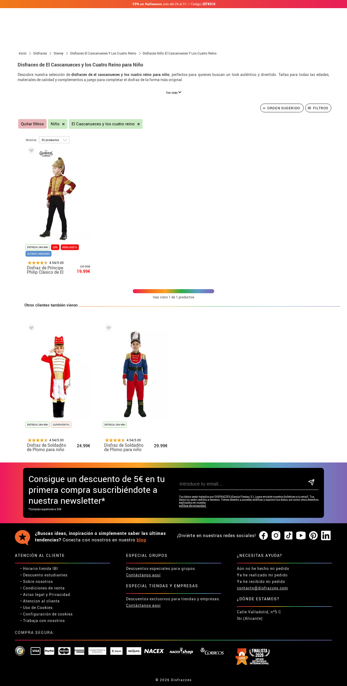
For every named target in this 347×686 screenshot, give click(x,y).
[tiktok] (288, 535)
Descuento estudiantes (45, 574)
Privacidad (59, 594)
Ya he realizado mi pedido (262, 574)
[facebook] (263, 535)
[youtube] (300, 535)
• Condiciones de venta (42, 588)
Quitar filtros (32, 124)
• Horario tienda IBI (39, 568)
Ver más (172, 92)
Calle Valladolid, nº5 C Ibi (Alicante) (259, 615)
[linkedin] (325, 535)
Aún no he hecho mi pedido (263, 568)
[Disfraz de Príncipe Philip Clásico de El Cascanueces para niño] (30, 151)
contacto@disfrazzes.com (262, 588)
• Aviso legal (32, 594)
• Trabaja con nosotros (42, 620)
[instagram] (276, 535)
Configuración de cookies (48, 614)
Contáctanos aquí (143, 574)
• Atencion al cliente (40, 601)
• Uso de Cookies (36, 607)
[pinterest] (313, 535)
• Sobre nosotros (36, 581)
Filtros (321, 108)
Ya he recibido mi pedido (261, 581)
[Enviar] (311, 482)
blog (141, 540)
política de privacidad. (193, 505)
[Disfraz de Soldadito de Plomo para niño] (30, 329)
